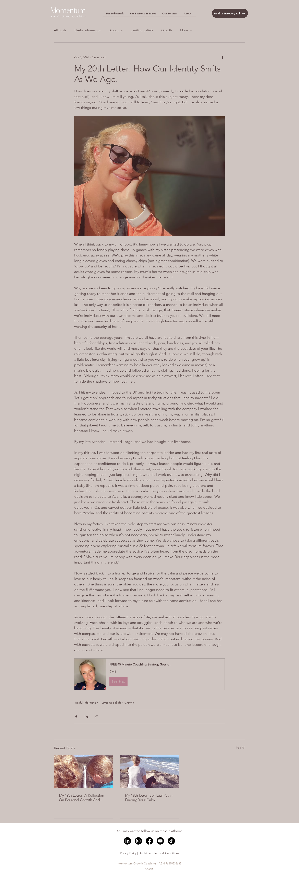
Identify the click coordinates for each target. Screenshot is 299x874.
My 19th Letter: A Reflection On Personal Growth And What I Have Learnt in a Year (81, 797)
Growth (166, 30)
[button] (115, 13)
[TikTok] (171, 841)
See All (240, 747)
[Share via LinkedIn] (86, 716)
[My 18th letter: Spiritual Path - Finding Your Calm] (149, 771)
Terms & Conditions (166, 853)
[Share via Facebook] (76, 716)
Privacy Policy (128, 853)
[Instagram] (138, 841)
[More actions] (222, 57)
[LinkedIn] (127, 841)
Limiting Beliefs (142, 30)
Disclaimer (145, 853)
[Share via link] (96, 716)
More (184, 30)
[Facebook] (149, 841)
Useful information (87, 30)
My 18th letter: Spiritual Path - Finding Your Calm (149, 797)
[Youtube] (160, 841)
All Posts (60, 30)
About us (116, 30)
